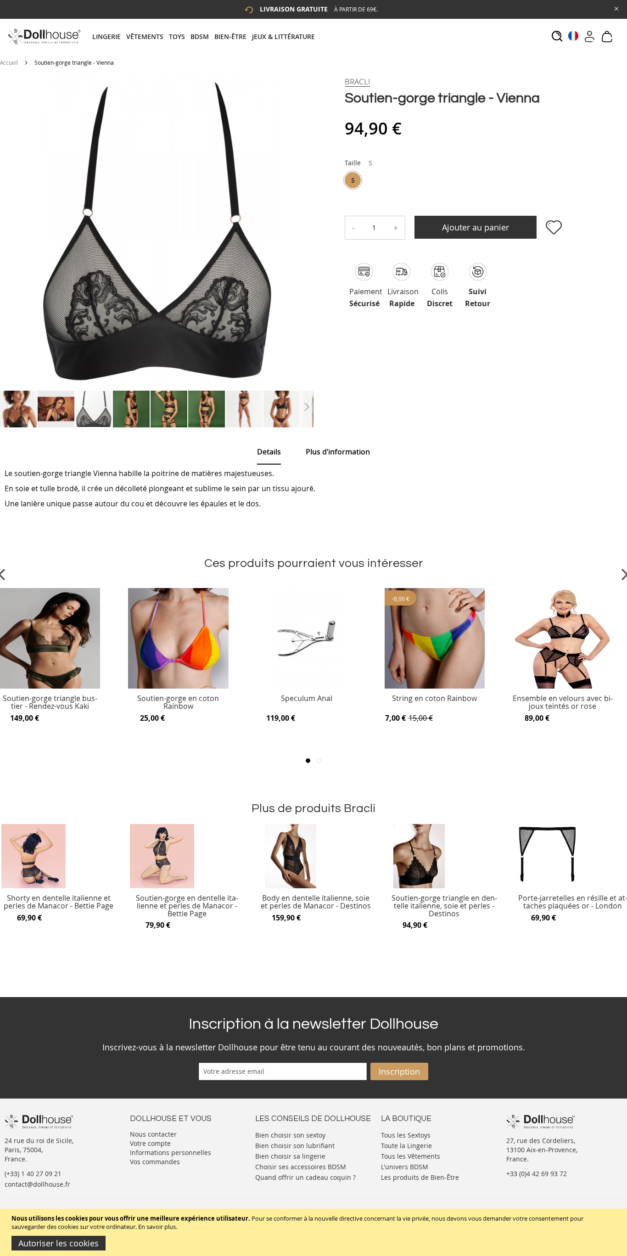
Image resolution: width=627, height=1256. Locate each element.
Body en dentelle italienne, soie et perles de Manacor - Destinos (316, 902)
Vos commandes (155, 1161)
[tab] (206, 36)
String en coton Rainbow (434, 699)
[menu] (206, 36)
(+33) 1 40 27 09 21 (33, 1173)
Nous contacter (153, 1134)
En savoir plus (157, 1226)
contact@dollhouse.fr (37, 1184)
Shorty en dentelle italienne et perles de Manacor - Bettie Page (58, 902)
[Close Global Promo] (616, 8)
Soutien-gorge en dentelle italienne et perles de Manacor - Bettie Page (187, 906)
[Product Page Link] (50, 686)
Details (269, 452)
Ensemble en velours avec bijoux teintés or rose (563, 703)
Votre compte (150, 1143)
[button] (19, 409)
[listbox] (358, 181)
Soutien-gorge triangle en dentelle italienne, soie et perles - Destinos (444, 906)
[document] (314, 1232)
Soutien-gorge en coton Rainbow (178, 703)
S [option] (353, 180)
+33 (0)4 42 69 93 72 (536, 1173)
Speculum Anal (306, 699)
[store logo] (44, 36)
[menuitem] (109, 36)
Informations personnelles (170, 1152)
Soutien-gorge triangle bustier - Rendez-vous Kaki (50, 703)
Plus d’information (338, 452)
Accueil (9, 62)
